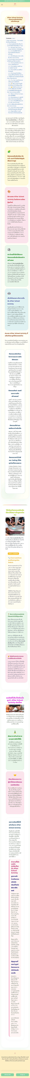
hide (13, 38)
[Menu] (2, 4)
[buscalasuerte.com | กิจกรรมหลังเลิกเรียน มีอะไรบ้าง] (15, 4)
